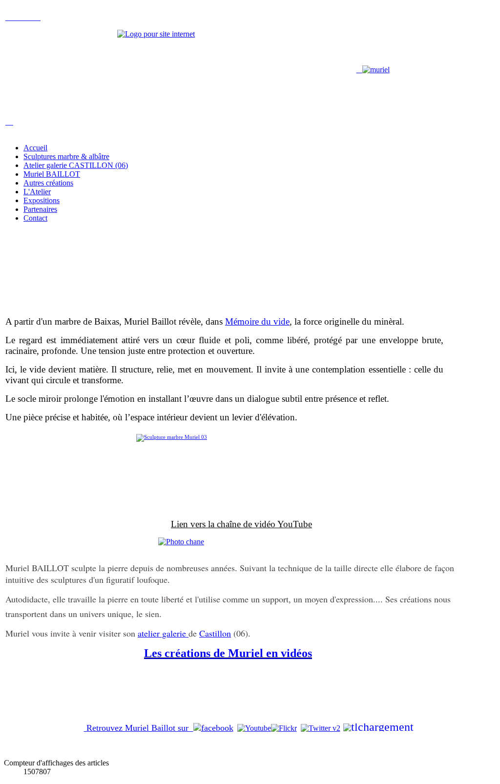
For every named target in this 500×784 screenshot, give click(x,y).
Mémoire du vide (257, 321)
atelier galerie (163, 633)
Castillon (215, 633)
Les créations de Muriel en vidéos (228, 653)
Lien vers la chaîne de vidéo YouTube (241, 524)
